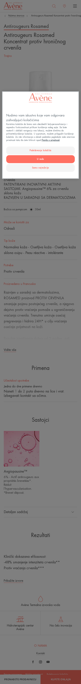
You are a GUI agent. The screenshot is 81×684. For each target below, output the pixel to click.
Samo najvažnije (40, 168)
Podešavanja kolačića (40, 150)
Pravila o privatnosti (51, 140)
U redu (40, 159)
